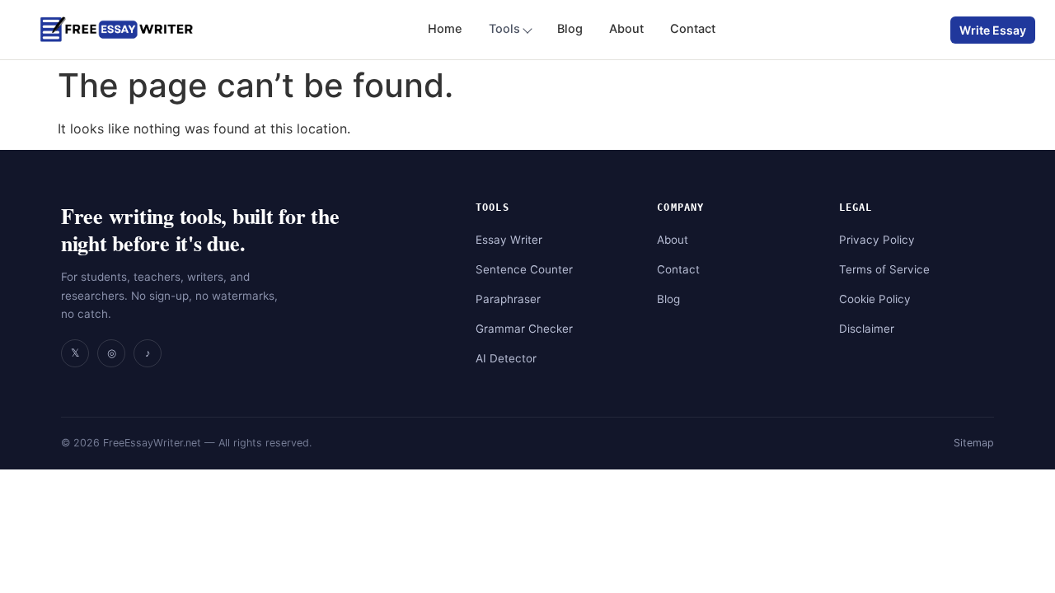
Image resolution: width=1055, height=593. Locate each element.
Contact (692, 28)
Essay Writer (509, 239)
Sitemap (974, 443)
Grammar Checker (524, 328)
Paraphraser (508, 299)
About (626, 28)
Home (445, 28)
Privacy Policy (877, 239)
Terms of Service (884, 269)
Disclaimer (866, 328)
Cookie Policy (875, 299)
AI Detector (506, 358)
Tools (504, 28)
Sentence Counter (524, 269)
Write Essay (992, 30)
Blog (570, 28)
